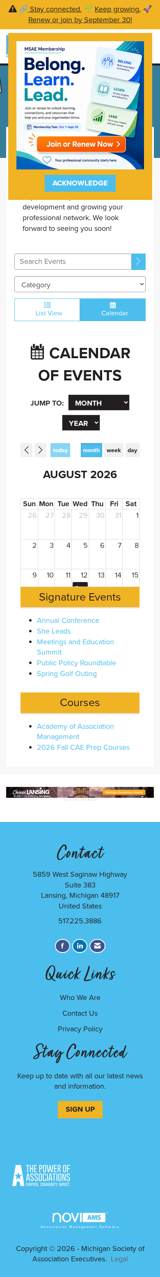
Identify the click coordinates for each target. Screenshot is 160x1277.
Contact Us (80, 1013)
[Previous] (26, 450)
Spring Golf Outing (67, 673)
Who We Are (80, 997)
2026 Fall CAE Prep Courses (83, 747)
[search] (139, 262)
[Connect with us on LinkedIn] (79, 946)
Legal (119, 1259)
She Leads (54, 631)
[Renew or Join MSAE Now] (80, 104)
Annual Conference (68, 620)
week (114, 450)
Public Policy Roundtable (76, 662)
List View (47, 313)
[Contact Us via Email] (97, 946)
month (91, 450)
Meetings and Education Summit (75, 647)
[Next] (40, 450)
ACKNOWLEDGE (80, 183)
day (132, 450)
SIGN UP (80, 1109)
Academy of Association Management (75, 731)
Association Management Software (80, 1227)
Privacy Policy (80, 1028)
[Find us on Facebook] (62, 946)
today (60, 450)
